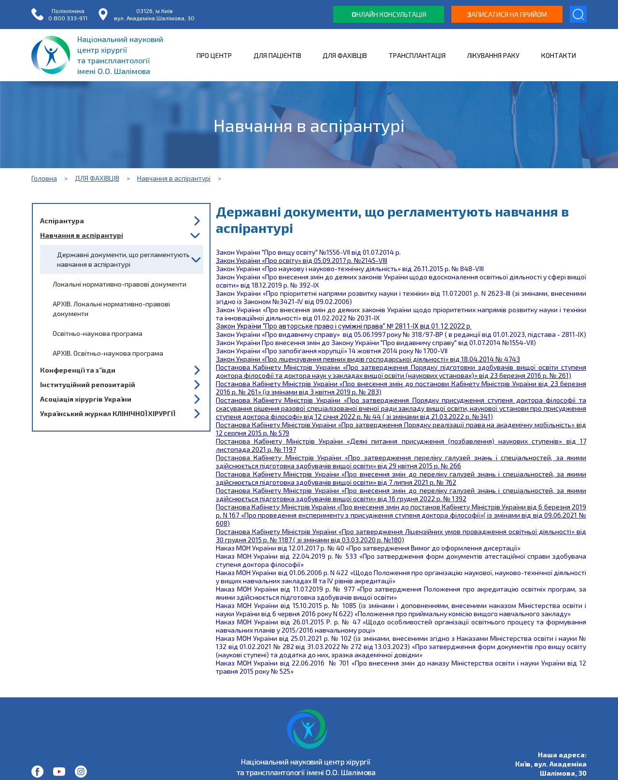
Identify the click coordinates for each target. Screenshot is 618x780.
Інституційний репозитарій (87, 384)
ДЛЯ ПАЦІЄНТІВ (277, 55)
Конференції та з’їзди (77, 370)
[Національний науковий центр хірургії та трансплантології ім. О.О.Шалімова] (37, 772)
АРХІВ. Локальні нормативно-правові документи (111, 309)
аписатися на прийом (507, 14)
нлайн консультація (388, 14)
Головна (44, 178)
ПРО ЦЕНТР (214, 55)
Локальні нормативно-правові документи (119, 284)
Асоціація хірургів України (85, 399)
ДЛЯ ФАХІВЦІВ (345, 55)
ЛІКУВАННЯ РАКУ (493, 55)
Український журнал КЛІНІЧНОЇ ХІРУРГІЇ (107, 413)
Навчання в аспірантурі (174, 178)
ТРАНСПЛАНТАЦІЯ (417, 55)
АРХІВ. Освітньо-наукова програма (108, 353)
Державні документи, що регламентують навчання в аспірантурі (123, 259)
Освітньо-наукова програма (97, 333)
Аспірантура (62, 221)
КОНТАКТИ (558, 55)
